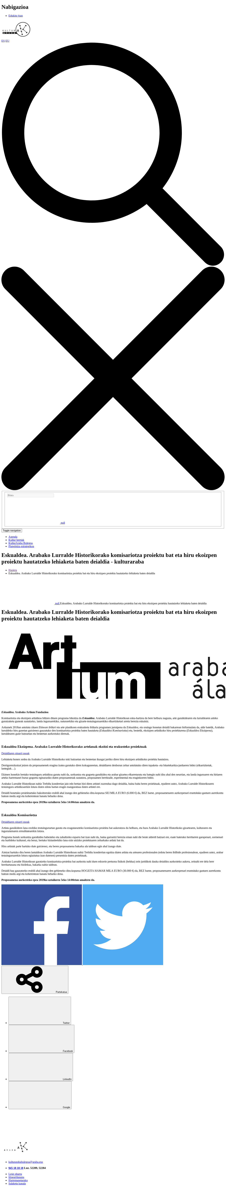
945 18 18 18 (15, 1167)
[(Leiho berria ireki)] (42, 964)
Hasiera (12, 570)
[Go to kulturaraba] (16, 37)
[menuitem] (12, 536)
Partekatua (61, 992)
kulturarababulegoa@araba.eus (25, 1161)
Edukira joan (15, 15)
